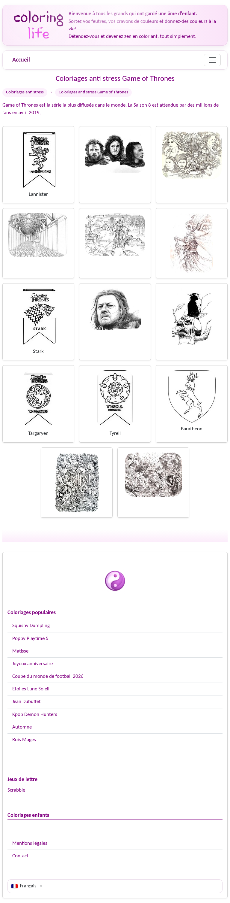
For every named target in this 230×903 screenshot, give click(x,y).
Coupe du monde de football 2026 (48, 676)
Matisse (20, 651)
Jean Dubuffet (26, 701)
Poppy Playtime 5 (30, 638)
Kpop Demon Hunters (34, 714)
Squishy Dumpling (31, 625)
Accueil (21, 60)
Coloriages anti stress (25, 92)
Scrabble (16, 790)
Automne (22, 727)
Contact (20, 856)
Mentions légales (29, 843)
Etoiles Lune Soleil (30, 689)
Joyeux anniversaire (32, 663)
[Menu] (212, 60)
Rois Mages (24, 739)
